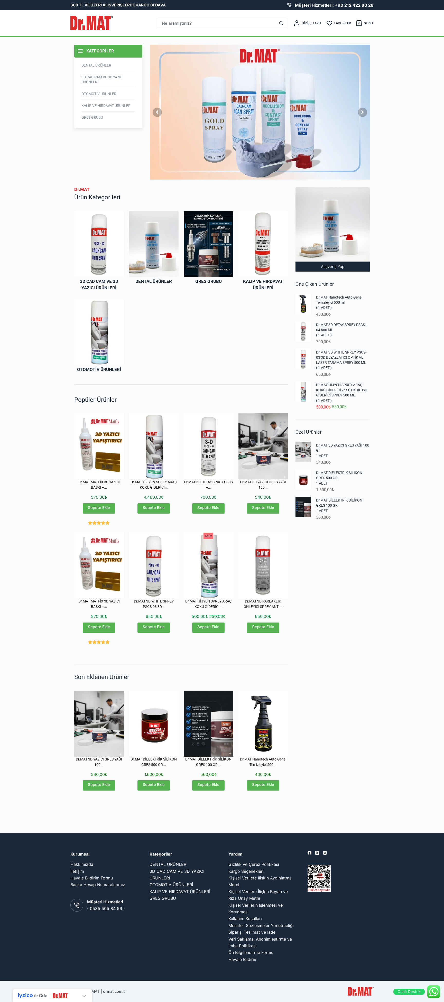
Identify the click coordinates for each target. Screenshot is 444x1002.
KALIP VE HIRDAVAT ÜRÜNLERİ (180, 891)
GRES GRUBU (208, 281)
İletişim (77, 871)
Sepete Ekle (99, 507)
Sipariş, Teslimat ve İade (251, 932)
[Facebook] (309, 853)
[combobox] (217, 23)
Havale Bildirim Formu (91, 877)
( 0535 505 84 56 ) (106, 908)
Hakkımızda (81, 864)
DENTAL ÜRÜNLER (153, 281)
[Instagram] (325, 853)
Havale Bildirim (242, 959)
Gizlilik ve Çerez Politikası (253, 864)
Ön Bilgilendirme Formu (250, 952)
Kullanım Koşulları (245, 918)
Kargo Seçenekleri (246, 871)
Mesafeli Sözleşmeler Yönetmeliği (261, 925)
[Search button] (281, 23)
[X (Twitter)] (317, 853)
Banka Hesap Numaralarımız (97, 884)
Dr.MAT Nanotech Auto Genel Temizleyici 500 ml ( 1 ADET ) (339, 302)
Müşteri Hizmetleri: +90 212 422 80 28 (334, 5)
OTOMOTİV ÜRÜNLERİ (99, 369)
